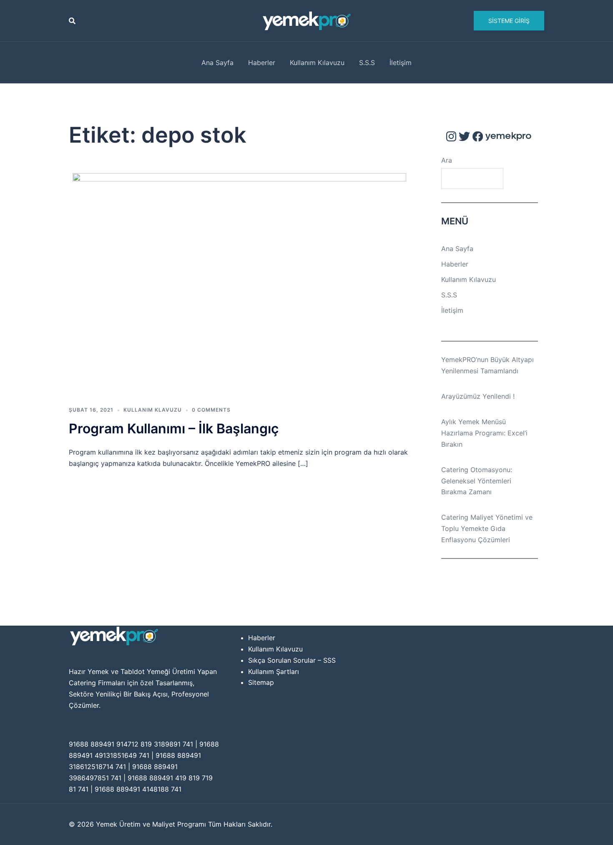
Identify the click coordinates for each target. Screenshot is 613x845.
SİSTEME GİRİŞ (509, 20)
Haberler (261, 62)
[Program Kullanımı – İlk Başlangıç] (239, 284)
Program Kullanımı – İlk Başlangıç (174, 428)
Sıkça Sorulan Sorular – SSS (292, 660)
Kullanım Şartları (273, 671)
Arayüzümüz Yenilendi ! (478, 396)
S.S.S (367, 62)
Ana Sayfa (217, 62)
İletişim (400, 62)
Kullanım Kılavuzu (317, 62)
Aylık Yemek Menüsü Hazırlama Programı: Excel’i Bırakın (484, 432)
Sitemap (261, 682)
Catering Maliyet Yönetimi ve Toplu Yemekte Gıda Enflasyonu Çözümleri (487, 528)
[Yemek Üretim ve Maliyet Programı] (306, 20)
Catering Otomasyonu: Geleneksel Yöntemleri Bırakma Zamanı (476, 480)
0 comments (211, 410)
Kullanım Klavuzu (152, 410)
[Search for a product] (72, 21)
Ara (446, 160)
